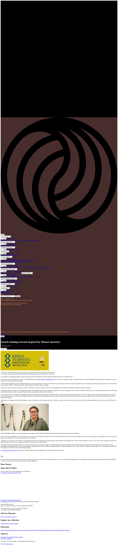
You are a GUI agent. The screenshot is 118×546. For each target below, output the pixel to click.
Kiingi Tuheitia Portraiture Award (46, 379)
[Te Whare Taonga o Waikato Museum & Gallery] (59, 116)
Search (2, 294)
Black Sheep (10, 544)
